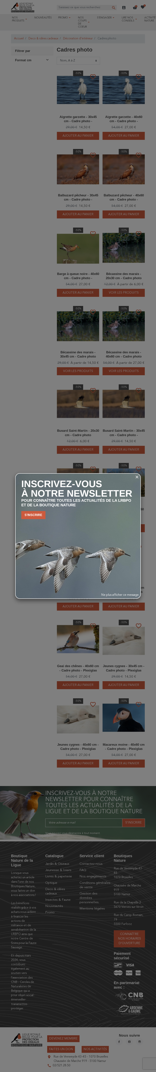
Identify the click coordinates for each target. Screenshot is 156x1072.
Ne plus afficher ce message (120, 595)
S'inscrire (33, 515)
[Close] (137, 477)
